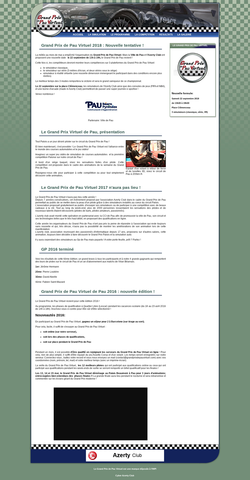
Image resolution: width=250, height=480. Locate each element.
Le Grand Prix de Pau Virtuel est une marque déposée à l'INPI (125, 469)
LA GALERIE (184, 34)
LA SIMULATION (97, 34)
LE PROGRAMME (120, 34)
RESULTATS (166, 34)
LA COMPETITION (144, 34)
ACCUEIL (78, 34)
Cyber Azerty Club (124, 475)
